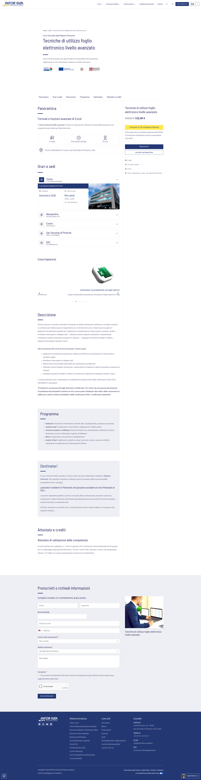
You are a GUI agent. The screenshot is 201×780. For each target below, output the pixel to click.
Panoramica (43, 97)
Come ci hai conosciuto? (48, 637)
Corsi (49, 30)
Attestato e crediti (114, 97)
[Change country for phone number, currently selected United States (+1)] (40, 630)
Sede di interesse (45, 647)
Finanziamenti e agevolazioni (114, 741)
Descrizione (71, 97)
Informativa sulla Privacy (132, 770)
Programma (85, 97)
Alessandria (136, 173)
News (104, 726)
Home (45, 30)
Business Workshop (78, 737)
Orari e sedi (57, 97)
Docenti (105, 733)
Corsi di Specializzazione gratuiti (83, 726)
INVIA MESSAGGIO (46, 696)
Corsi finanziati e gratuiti (80, 741)
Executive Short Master (79, 733)
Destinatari (98, 97)
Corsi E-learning (76, 751)
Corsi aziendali (76, 758)
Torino (129, 173)
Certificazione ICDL (78, 748)
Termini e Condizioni (156, 770)
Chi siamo (106, 723)
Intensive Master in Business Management (84, 730)
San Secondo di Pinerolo (154, 173)
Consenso (42, 672)
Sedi (103, 737)
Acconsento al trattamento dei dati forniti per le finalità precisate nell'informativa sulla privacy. (77, 675)
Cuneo (143, 173)
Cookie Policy (145, 770)
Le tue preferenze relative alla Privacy (147, 773)
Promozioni (106, 730)
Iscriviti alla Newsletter (111, 744)
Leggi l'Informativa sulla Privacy (48, 679)
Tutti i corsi (74, 723)
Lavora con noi (108, 748)
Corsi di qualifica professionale (82, 755)
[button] (39, 293)
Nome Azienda (43, 612)
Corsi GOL (74, 744)
